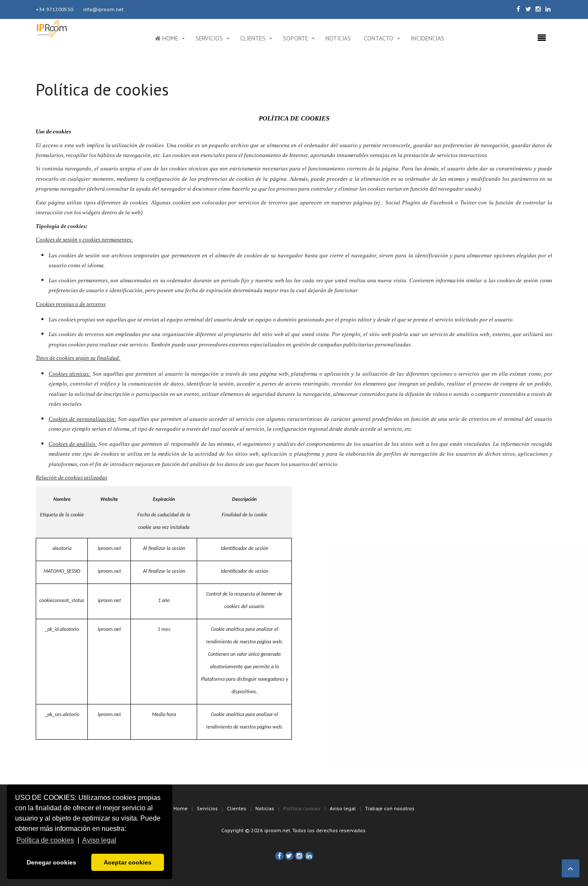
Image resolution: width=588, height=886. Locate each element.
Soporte (295, 38)
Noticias (338, 38)
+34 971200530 (54, 9)
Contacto (378, 38)
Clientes (253, 38)
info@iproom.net (103, 9)
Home (169, 38)
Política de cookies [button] (45, 840)
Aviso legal (343, 808)
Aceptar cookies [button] (128, 862)
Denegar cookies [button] (51, 862)
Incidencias (427, 38)
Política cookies (302, 808)
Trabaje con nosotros (390, 808)
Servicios (209, 38)
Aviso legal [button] (99, 840)
